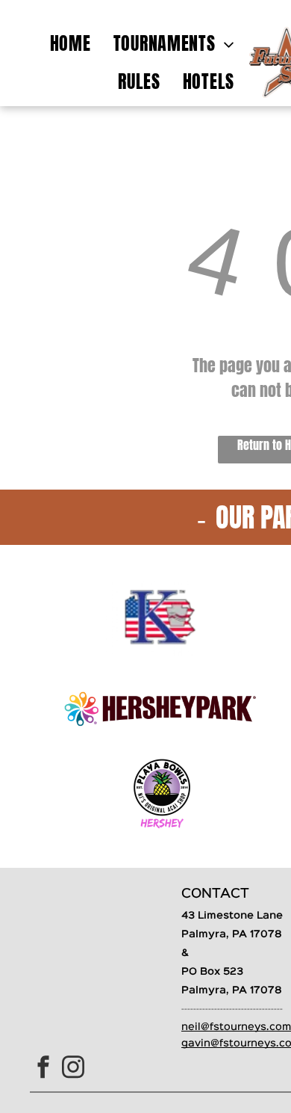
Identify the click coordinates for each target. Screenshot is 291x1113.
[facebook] (43, 1068)
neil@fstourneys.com (236, 1027)
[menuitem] (70, 43)
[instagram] (73, 1068)
